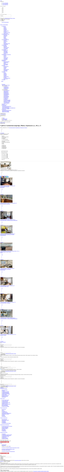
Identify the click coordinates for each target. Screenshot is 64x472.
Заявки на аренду (6, 47)
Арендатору (5, 58)
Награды (5, 28)
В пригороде (6, 97)
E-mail (1, 352)
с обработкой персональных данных (9, 18)
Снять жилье (4, 109)
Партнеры (5, 29)
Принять (5, 461)
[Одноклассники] (2, 176)
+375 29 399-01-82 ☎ (4, 155)
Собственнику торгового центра (7, 434)
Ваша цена (2, 384)
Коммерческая (6, 62)
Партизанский (6, 93)
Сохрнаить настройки (6, 470)
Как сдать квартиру (5, 404)
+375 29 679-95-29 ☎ (4, 156)
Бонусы (5, 53)
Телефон (1, 345)
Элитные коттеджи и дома (6, 402)
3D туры (3, 414)
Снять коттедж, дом (5, 400)
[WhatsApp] (5, 176)
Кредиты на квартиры (5, 395)
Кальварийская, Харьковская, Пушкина (21, 127)
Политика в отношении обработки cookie (8, 449)
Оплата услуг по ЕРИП (5, 108)
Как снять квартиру (5, 405)
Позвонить (2, 387)
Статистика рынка (6, 61)
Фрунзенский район (12, 127)
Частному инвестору (5, 437)
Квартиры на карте (5, 403)
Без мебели (6, 99)
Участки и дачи (4, 411)
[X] (3, 176)
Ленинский (6, 91)
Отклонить (8, 461)
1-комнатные (6, 86)
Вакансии (3, 71)
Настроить (1, 461)
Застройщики (4, 422)
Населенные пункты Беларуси (6, 413)
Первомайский (6, 94)
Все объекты (4, 409)
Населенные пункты (7, 43)
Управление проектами (3, 432)
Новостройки (4, 49)
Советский (6, 95)
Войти (2, 81)
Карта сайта (4, 445)
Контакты (3, 65)
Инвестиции (6, 64)
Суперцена (5, 38)
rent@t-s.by (3, 159)
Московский (6, 92)
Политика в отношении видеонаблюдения (8, 451)
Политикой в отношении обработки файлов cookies (41, 471)
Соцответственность (7, 32)
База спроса (4, 429)
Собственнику (6, 57)
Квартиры (3, 84)
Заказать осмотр (3, 354)
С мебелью (6, 98)
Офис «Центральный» (5, 22)
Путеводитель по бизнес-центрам (7, 426)
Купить (5, 37)
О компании (4, 26)
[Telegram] (8, 176)
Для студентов (6, 102)
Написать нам (4, 444)
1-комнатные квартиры (5, 391)
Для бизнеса (5, 70)
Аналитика (3, 60)
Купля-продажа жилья (3, 388)
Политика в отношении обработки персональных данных (10, 447)
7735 (1, 0)
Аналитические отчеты (5, 436)
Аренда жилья (2, 398)
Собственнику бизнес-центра (6, 435)
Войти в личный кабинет (4, 24)
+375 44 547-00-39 (5, 3)
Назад (1, 470)
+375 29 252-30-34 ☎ (4, 157)
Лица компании (6, 76)
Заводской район (6, 90)
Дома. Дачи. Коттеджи (5, 39)
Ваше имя (1, 344)
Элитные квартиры (5, 401)
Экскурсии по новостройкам (6, 423)
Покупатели (5, 35)
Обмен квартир (4, 394)
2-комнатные (6, 87)
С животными (6, 103)
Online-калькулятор (5, 396)
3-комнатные (6, 88)
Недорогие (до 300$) (7, 100)
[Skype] (6, 176)
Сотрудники (5, 59)
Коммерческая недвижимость (6, 54)
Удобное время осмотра (3, 367)
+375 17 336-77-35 (5, 4)
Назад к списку (2, 122)
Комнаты (3, 390)
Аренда (5, 55)
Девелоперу (5, 51)
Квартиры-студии (7, 101)
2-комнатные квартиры (5, 392)
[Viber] (4, 176)
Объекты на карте (4, 428)
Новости (5, 27)
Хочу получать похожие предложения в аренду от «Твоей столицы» (11, 369)
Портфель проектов (5, 438)
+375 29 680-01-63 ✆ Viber (5, 158)
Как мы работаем (8, 106)
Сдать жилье (6, 48)
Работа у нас (6, 33)
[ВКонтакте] (0, 176)
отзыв (9, 446)
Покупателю (6, 52)
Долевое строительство (3, 417)
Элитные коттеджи (5, 412)
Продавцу (3, 415)
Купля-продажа (6, 66)
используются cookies (18, 460)
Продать (5, 36)
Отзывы (5, 30)
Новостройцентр (6, 69)
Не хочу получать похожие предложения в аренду (8, 370)
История (5, 31)
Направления (6, 44)
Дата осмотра (2, 368)
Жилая (5, 63)
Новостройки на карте (5, 420)
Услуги (5, 72)
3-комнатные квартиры (5, 393)
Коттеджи (5, 46)
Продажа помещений (5, 427)
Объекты (5, 40)
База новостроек (4, 419)
